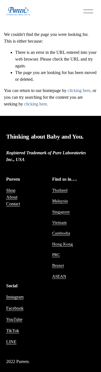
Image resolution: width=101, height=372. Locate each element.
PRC (56, 254)
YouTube (14, 319)
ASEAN (59, 276)
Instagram (15, 297)
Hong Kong (62, 244)
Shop (10, 190)
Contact (13, 203)
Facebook (15, 308)
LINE (11, 341)
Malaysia (60, 201)
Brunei (58, 265)
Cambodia (61, 233)
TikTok (12, 330)
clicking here (79, 90)
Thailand (60, 190)
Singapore (61, 212)
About (11, 197)
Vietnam (59, 222)
